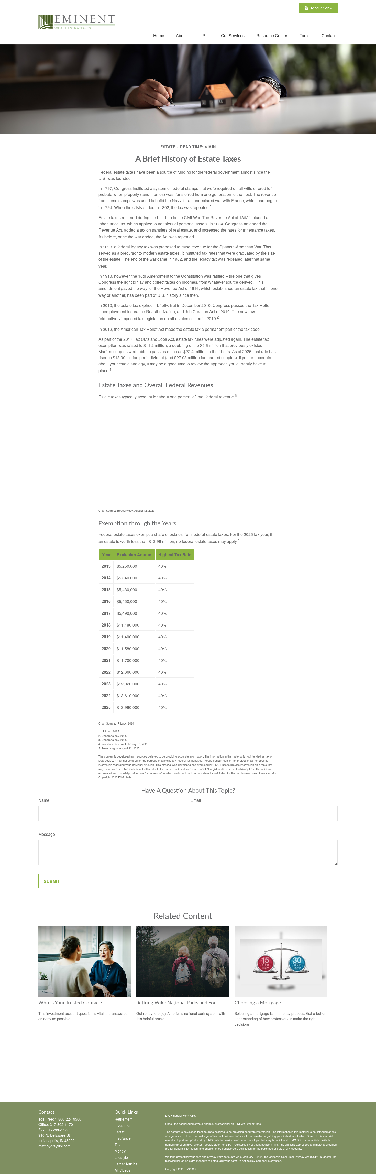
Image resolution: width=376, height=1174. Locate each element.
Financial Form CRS (183, 1115)
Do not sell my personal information (259, 1161)
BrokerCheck (254, 1124)
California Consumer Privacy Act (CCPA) (294, 1157)
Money (120, 1151)
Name (43, 800)
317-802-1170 (61, 1124)
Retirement (123, 1119)
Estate (120, 1131)
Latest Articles (126, 1163)
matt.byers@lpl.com (54, 1145)
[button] (158, 35)
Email (196, 800)
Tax (117, 1144)
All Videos (122, 1170)
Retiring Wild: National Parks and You (176, 1003)
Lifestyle (121, 1157)
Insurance (123, 1138)
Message (46, 834)
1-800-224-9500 (68, 1119)
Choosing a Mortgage (258, 1003)
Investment (123, 1125)
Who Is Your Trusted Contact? (70, 1003)
